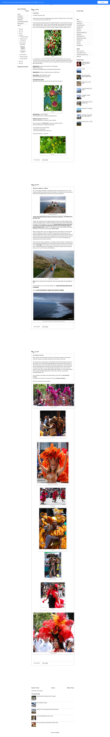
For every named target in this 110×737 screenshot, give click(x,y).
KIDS (78, 30)
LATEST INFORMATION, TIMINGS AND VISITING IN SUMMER (50, 290)
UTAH (78, 43)
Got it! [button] (102, 2)
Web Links (79, 56)
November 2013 (23, 36)
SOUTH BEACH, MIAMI (42, 702)
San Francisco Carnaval (38, 355)
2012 (20, 61)
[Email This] (42, 160)
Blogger (57, 732)
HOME (18, 14)
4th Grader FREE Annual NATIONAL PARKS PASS (47, 722)
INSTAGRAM (20, 17)
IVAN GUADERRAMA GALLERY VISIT (45, 716)
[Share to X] (45, 160)
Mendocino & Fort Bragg (87, 108)
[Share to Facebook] (46, 160)
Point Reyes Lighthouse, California (40, 188)
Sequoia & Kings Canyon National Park (87, 102)
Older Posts (70, 688)
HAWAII (78, 28)
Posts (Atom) (40, 690)
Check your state (80, 50)
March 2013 (22, 54)
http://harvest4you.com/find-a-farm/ (52, 72)
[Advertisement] (52, 173)
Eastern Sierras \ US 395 (87, 121)
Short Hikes (39, 244)
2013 (20, 35)
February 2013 (23, 56)
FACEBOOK (20, 16)
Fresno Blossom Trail (81, 52)
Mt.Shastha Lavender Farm (82, 54)
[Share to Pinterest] (47, 160)
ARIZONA (79, 23)
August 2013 (23, 38)
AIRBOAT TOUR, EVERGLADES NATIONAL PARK (48, 709)
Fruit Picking (36, 13)
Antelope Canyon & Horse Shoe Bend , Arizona (86, 63)
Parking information (60, 378)
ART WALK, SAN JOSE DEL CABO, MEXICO (87, 116)
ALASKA (78, 21)
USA (78, 41)
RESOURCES (20, 23)
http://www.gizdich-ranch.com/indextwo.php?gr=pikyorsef (45, 115)
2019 (20, 29)
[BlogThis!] (43, 160)
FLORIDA (79, 27)
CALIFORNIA (79, 25)
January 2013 (23, 58)
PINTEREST (20, 19)
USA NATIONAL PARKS (22, 21)
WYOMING (79, 45)
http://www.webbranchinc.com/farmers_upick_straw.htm (44, 120)
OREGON (79, 40)
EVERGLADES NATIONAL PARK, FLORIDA (46, 696)
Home (53, 688)
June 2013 (22, 40)
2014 (20, 33)
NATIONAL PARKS (81, 32)
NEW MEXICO (80, 36)
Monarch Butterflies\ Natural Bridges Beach (86, 76)
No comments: (37, 159)
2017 (20, 31)
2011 (20, 63)
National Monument (81, 38)
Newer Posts (35, 688)
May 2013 (22, 42)
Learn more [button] (41, 2)
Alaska (83, 68)
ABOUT (19, 25)
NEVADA (79, 34)
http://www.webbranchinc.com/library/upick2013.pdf (43, 124)
